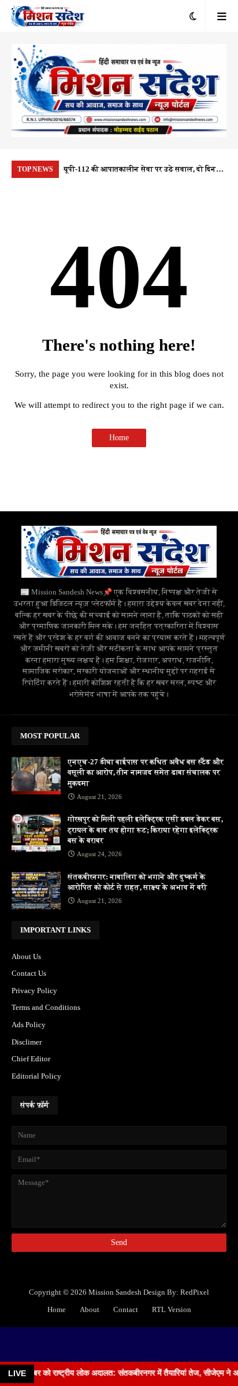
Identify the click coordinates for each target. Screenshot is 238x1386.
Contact (125, 1309)
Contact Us (29, 973)
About (89, 1309)
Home (119, 437)
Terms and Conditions (46, 1007)
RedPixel (194, 1292)
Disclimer (27, 1042)
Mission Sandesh (115, 1292)
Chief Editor (31, 1058)
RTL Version (171, 1309)
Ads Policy (29, 1024)
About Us (26, 956)
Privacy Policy (34, 990)
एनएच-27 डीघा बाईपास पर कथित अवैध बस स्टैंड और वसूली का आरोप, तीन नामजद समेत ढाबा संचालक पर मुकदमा (146, 772)
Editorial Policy (36, 1076)
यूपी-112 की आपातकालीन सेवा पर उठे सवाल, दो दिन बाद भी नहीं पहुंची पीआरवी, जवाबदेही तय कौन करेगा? (141, 171)
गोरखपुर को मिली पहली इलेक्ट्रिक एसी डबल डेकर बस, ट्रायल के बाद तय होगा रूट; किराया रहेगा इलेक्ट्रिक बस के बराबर (145, 829)
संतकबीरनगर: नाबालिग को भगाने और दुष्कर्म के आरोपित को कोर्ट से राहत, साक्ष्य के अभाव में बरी (137, 881)
